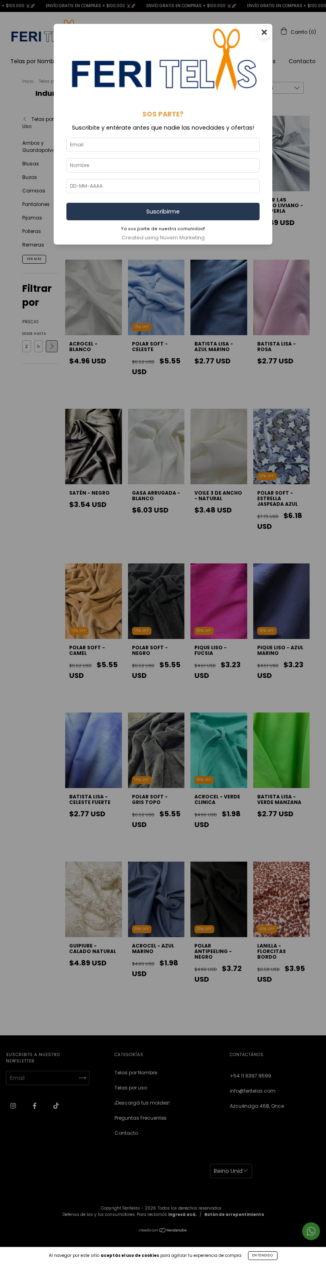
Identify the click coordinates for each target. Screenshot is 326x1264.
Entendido (262, 1255)
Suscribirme (163, 212)
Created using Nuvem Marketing (163, 237)
